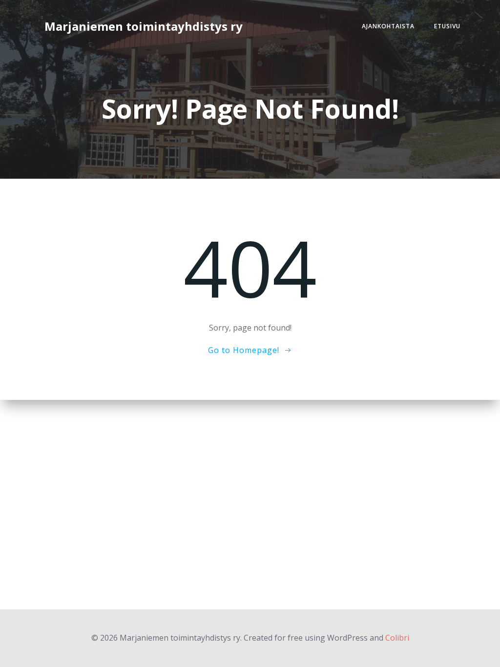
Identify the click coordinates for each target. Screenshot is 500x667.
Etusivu (447, 26)
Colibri (397, 637)
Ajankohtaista (388, 26)
